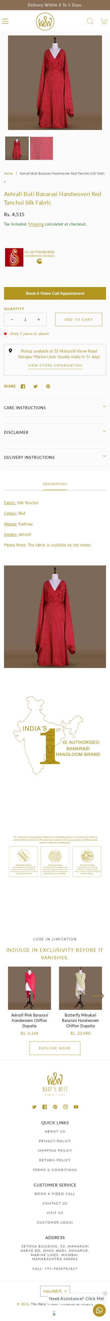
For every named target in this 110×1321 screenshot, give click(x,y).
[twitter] (34, 1107)
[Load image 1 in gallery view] (17, 148)
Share (10, 386)
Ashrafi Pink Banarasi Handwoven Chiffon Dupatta (29, 1020)
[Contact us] (99, 1310)
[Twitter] (35, 386)
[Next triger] (98, 999)
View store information (55, 365)
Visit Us (55, 1213)
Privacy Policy (55, 1141)
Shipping (36, 224)
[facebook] (45, 1107)
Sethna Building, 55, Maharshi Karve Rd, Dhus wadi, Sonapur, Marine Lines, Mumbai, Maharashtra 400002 (55, 1252)
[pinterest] (55, 1107)
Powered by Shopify (77, 1304)
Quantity (14, 309)
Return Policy (55, 1160)
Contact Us (55, 1203)
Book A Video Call (55, 1194)
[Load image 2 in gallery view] (41, 148)
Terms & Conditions (55, 1170)
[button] (5, 21)
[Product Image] (55, 82)
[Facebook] (22, 386)
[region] (55, 5)
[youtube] (76, 1107)
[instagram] (65, 1107)
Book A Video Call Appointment (55, 293)
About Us (55, 1131)
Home (8, 173)
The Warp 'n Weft (44, 1304)
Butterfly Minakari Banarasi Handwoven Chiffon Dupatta (80, 1020)
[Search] (90, 21)
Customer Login (55, 1222)
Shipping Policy (55, 1150)
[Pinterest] (47, 386)
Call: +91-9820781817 (55, 1268)
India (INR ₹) (52, 1291)
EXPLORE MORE (55, 1048)
